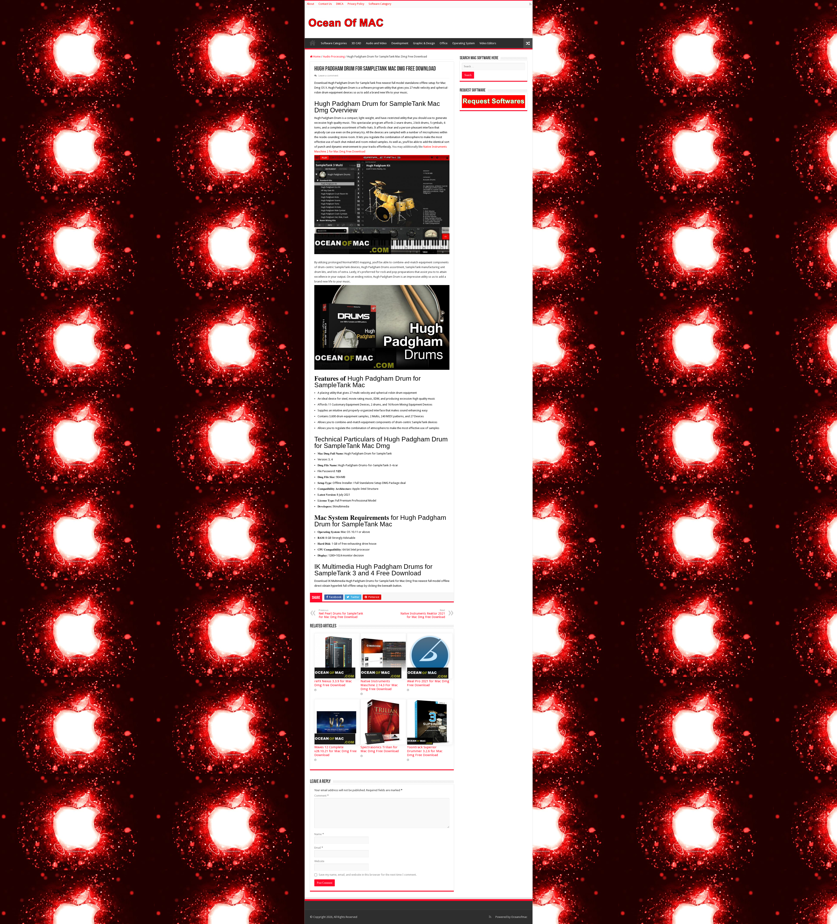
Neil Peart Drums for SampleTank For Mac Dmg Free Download (341, 614)
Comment (321, 795)
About (310, 3)
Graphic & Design (424, 43)
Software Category (380, 3)
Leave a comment (328, 75)
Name (319, 834)
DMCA (339, 3)
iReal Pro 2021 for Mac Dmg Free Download (428, 683)
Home (312, 42)
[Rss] (530, 4)
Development (399, 43)
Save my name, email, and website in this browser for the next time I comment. (368, 874)
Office (443, 43)
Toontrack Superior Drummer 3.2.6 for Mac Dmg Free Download (424, 751)
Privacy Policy (356, 3)
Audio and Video (376, 43)
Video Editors (488, 43)
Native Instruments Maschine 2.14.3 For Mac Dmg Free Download (379, 685)
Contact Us (325, 3)
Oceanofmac (519, 917)
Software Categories (334, 43)
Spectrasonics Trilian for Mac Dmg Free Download (380, 749)
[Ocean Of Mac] (346, 22)
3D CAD (356, 43)
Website (319, 861)
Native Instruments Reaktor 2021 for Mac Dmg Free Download (422, 614)
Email (318, 847)
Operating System (463, 43)
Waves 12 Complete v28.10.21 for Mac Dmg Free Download (335, 751)
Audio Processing (334, 56)
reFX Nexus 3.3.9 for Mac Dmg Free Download (333, 683)
